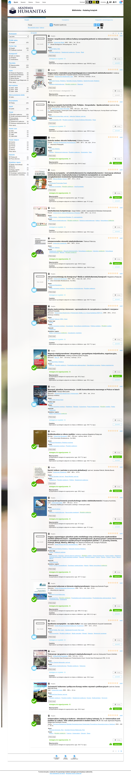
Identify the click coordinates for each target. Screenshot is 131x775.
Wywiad (84, 633)
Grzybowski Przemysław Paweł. (58, 183)
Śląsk (82, 52)
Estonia (103, 557)
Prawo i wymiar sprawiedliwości (58, 565)
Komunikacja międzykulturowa (57, 220)
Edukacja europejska (55, 186)
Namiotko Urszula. (75, 80)
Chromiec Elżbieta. (54, 148)
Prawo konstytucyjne (98, 555)
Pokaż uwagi (52, 55)
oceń (121, 35)
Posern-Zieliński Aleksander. (59, 662)
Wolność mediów (90, 557)
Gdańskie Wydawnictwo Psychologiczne (64, 142)
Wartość (62, 252)
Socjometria (84, 152)
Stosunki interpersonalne (71, 251)
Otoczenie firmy (53, 598)
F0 (107, 2)
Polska (113, 406)
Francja (108, 557)
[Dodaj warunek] (98, 24)
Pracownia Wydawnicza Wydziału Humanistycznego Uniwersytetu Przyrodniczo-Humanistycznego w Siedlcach (84, 724)
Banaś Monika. (72, 476)
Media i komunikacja (58, 333)
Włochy (51, 558)
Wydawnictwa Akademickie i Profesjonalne (66, 393)
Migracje (51, 365)
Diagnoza (80, 84)
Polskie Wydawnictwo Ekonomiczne (65, 588)
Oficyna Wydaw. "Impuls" (60, 179)
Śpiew (88, 733)
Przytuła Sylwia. (56, 361)
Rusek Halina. (54, 48)
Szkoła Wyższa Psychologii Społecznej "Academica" (69, 625)
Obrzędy (83, 733)
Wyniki (16, 2)
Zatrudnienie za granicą (93, 365)
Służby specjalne (76, 633)
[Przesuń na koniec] (121, 33)
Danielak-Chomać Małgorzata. (75, 730)
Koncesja (61, 555)
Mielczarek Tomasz (56, 399)
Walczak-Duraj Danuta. (58, 694)
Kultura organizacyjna (107, 365)
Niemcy (118, 557)
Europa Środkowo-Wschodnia (83, 119)
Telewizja (75, 406)
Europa (78, 52)
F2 (115, 2)
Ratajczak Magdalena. (55, 285)
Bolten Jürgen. (53, 217)
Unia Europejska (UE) (55, 119)
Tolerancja (82, 666)
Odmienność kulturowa (61, 152)
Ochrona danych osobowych (73, 555)
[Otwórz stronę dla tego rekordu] (41, 79)
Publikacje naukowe (59, 552)
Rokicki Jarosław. (56, 476)
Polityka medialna (96, 326)
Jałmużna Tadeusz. (78, 116)
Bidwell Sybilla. (56, 630)
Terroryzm (104, 698)
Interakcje (99, 251)
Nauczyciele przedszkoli (72, 512)
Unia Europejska (79, 186)
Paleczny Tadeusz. (54, 247)
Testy (90, 152)
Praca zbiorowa (53, 562)
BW (90, 2)
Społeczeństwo (96, 698)
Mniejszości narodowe (100, 633)
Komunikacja (107, 220)
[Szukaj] (101, 24)
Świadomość (55, 251)
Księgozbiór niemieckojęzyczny (104, 20)
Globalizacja (52, 480)
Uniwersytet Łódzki (57, 502)
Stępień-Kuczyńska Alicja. (59, 116)
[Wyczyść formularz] (98, 28)
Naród (114, 598)
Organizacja (63, 599)
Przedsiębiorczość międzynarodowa (81, 598)
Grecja (113, 557)
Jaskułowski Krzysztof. (74, 630)
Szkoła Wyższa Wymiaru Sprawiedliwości (66, 544)
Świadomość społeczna (68, 52)
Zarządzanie (69, 326)
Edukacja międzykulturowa (56, 84)
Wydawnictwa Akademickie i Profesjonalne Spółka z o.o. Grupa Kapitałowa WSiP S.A (78, 313)
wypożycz (117, 163)
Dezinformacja (53, 555)
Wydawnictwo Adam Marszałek (60, 108)
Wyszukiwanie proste (33, 27)
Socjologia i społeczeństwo (75, 565)
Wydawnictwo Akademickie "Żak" (64, 76)
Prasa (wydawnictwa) (93, 406)
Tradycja (69, 733)
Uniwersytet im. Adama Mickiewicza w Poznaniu (66, 212)
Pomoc (38, 2)
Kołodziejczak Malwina (58, 548)
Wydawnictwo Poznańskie (60, 656)
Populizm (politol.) (66, 698)
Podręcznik (52, 329)
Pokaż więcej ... (13, 82)
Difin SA (57, 357)
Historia (30, 2)
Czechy (98, 557)
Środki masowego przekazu (57, 288)
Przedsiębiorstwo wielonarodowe (76, 365)
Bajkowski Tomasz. (57, 80)
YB (94, 2)
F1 (110, 2)
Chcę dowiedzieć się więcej (57, 773)
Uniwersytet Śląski (59, 42)
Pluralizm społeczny (54, 52)
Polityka (71, 480)
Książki (27, 20)
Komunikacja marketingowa (82, 326)
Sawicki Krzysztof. (91, 80)
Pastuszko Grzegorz (77, 548)
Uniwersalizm (76, 733)
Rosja (94, 119)
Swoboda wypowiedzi (55, 557)
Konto (44, 2)
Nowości (23, 2)
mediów (106, 326)
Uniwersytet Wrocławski (60, 278)
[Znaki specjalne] (101, 28)
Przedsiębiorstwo (54, 599)
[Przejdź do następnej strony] (118, 33)
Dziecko (51, 152)
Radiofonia (69, 406)
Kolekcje (42, 27)
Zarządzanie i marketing (75, 333)
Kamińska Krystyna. (54, 509)
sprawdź (117, 63)
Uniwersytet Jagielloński (59, 243)
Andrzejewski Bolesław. (70, 217)
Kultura (98, 220)
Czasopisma (65, 20)
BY (98, 2)
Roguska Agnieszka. (56, 730)
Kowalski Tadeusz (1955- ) (58, 319)
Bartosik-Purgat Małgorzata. (57, 594)
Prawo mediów (109, 555)
